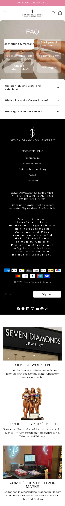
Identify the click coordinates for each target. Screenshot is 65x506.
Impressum (32, 158)
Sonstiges (49, 67)
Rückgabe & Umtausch (49, 44)
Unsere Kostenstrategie (19, 67)
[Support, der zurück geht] (32, 403)
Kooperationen (48, 55)
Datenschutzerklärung (32, 169)
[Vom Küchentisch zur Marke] (32, 462)
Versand (32, 180)
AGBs (32, 174)
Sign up (47, 294)
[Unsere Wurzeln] (32, 344)
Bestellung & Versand (19, 43)
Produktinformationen (19, 55)
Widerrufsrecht (32, 163)
